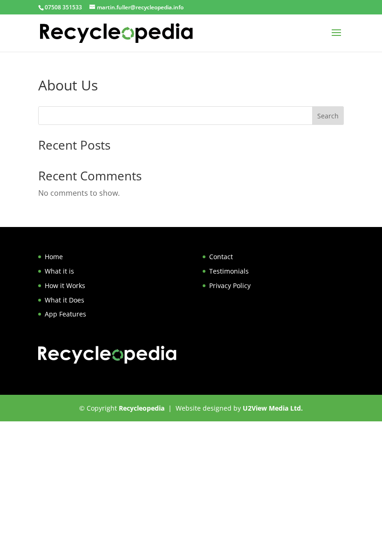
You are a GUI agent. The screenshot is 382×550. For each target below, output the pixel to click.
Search (328, 115)
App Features (65, 313)
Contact (221, 256)
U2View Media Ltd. (273, 408)
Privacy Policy (230, 285)
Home (54, 256)
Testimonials (229, 271)
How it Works (65, 285)
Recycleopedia (141, 408)
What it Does (64, 300)
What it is (59, 271)
